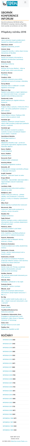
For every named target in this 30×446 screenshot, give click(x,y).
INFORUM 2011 (7, 367)
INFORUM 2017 (7, 343)
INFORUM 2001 (7, 406)
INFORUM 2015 (7, 351)
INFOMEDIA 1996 (8, 426)
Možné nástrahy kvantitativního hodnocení (14, 205)
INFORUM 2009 (7, 375)
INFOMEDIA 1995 (8, 430)
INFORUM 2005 (7, 391)
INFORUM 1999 (7, 414)
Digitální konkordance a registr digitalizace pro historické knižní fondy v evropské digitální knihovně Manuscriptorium (14, 94)
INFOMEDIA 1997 (8, 422)
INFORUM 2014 (7, 355)
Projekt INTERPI (6, 307)
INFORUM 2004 (7, 394)
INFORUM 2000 (7, 410)
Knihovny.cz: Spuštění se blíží (10, 329)
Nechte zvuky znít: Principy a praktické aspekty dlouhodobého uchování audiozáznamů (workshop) (13, 269)
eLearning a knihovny (7, 64)
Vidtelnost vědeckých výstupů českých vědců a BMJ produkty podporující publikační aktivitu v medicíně (15, 123)
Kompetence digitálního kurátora (11, 164)
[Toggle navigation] (25, 2)
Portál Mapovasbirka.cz (8, 138)
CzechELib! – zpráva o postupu (10, 286)
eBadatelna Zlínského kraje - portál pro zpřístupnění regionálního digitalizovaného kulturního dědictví (14, 144)
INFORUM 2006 (7, 387)
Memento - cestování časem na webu (12, 175)
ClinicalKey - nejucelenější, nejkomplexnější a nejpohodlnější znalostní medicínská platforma (14, 181)
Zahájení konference (7, 216)
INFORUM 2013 (7, 359)
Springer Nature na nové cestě (10, 324)
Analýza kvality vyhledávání (9, 160)
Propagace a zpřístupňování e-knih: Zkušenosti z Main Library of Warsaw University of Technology (12, 318)
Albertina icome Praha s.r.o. (19, 441)
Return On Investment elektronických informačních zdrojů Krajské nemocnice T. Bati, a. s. (13, 292)
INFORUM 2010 (7, 371)
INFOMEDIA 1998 (8, 418)
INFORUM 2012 (7, 363)
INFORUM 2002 (7, 402)
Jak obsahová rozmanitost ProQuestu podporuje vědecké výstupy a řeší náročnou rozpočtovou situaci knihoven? (14, 260)
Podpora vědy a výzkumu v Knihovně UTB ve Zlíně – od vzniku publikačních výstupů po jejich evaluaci (15, 108)
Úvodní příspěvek (6, 151)
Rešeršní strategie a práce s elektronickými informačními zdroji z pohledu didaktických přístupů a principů (14, 222)
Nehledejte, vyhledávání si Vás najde (12, 282)
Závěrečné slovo (6, 155)
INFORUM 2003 (7, 398)
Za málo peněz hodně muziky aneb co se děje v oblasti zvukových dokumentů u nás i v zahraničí (14, 301)
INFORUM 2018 (7, 340)
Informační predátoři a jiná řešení (11, 228)
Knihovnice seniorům (7, 312)
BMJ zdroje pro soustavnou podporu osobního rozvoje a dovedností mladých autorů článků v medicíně (13, 131)
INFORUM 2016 (7, 347)
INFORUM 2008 (7, 379)
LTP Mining (4, 75)
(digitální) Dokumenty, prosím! (10, 46)
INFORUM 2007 (7, 383)
